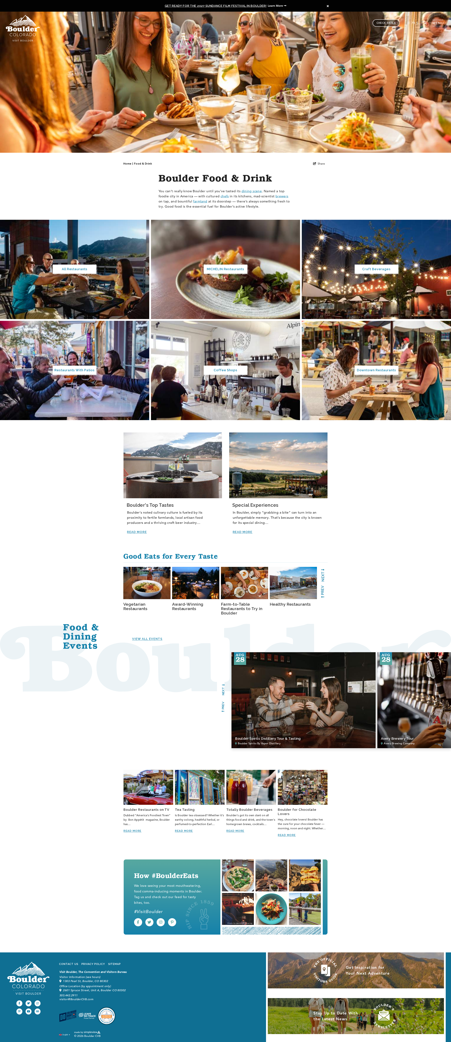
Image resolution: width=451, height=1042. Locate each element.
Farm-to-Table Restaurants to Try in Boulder (241, 608)
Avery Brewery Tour (397, 738)
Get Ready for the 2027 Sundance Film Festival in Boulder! (216, 6)
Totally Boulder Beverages (249, 809)
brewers (282, 196)
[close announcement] (327, 6)
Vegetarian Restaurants (135, 606)
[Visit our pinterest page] (172, 922)
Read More (137, 532)
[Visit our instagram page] (161, 922)
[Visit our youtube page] (29, 1011)
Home (128, 163)
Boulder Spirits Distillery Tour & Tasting (268, 738)
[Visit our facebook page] (138, 922)
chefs (225, 196)
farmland (200, 201)
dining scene (252, 191)
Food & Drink (143, 163)
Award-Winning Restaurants (187, 606)
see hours (93, 977)
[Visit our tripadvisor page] (38, 1011)
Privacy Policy (93, 964)
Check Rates (386, 23)
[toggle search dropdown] (425, 23)
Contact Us (68, 964)
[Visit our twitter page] (149, 922)
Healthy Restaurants (290, 604)
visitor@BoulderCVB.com (76, 999)
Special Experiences (255, 505)
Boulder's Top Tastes (150, 505)
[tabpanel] (147, 589)
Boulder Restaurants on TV (146, 809)
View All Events (147, 639)
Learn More (276, 5)
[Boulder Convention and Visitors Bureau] (28, 978)
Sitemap (114, 964)
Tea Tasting (185, 809)
